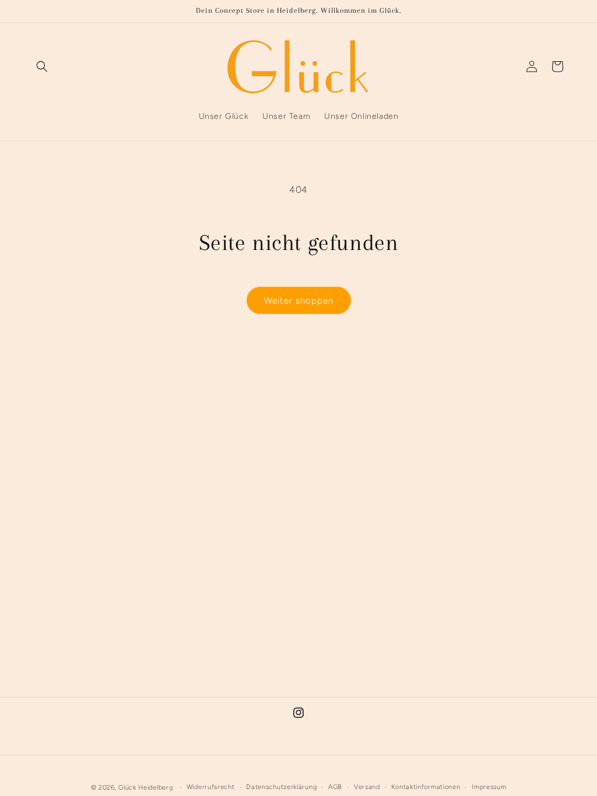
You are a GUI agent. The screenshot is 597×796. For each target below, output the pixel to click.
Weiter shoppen (298, 300)
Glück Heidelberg (145, 787)
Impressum (489, 787)
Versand (367, 787)
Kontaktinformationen (425, 787)
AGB (335, 787)
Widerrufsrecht (211, 787)
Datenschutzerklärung (281, 787)
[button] (42, 66)
